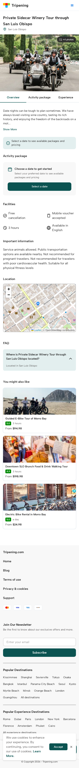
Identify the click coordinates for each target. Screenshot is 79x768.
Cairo (51, 726)
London (59, 690)
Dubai (17, 719)
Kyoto (72, 684)
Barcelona (69, 719)
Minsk (26, 690)
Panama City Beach (43, 684)
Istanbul (22, 684)
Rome (6, 719)
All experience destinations (19, 732)
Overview (13, 97)
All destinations (30, 697)
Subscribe (39, 652)
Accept (58, 747)
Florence (8, 726)
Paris (28, 719)
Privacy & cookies (15, 589)
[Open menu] (72, 5)
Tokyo (55, 677)
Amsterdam (25, 726)
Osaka (67, 677)
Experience (65, 97)
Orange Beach (43, 690)
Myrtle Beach (11, 690)
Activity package (39, 97)
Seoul (61, 684)
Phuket (40, 726)
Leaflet (37, 330)
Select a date (40, 186)
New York (53, 719)
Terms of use (12, 579)
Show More (10, 129)
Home (7, 561)
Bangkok (8, 684)
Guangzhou (10, 697)
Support (8, 598)
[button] (38, 304)
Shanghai (26, 677)
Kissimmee (10, 677)
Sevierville (42, 677)
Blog (6, 570)
